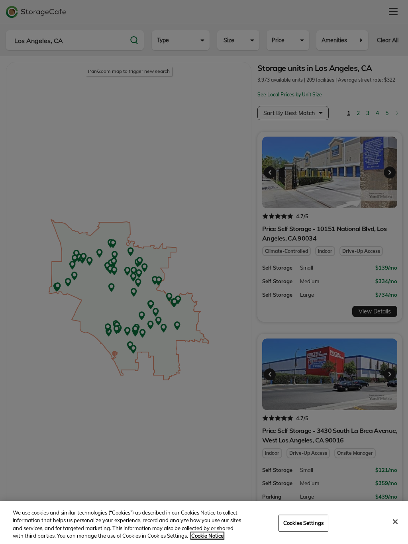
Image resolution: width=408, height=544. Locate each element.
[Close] (395, 521)
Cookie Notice (207, 535)
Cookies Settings (303, 523)
